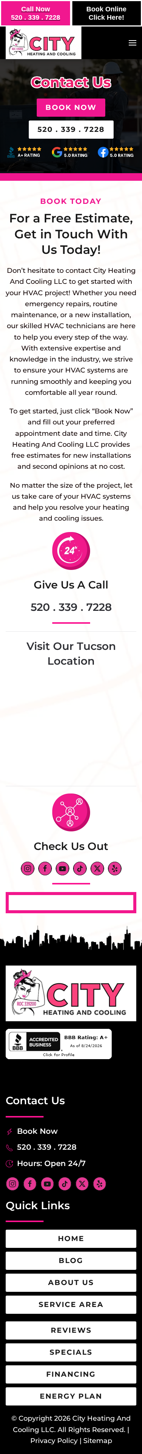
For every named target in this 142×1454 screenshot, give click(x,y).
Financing (71, 1374)
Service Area (71, 1304)
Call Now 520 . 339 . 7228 (35, 13)
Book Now (71, 107)
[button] (132, 43)
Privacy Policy (54, 1441)
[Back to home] (43, 43)
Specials (71, 1352)
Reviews (71, 1330)
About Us (71, 1282)
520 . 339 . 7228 (71, 129)
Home (71, 1238)
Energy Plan (71, 1396)
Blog (71, 1260)
